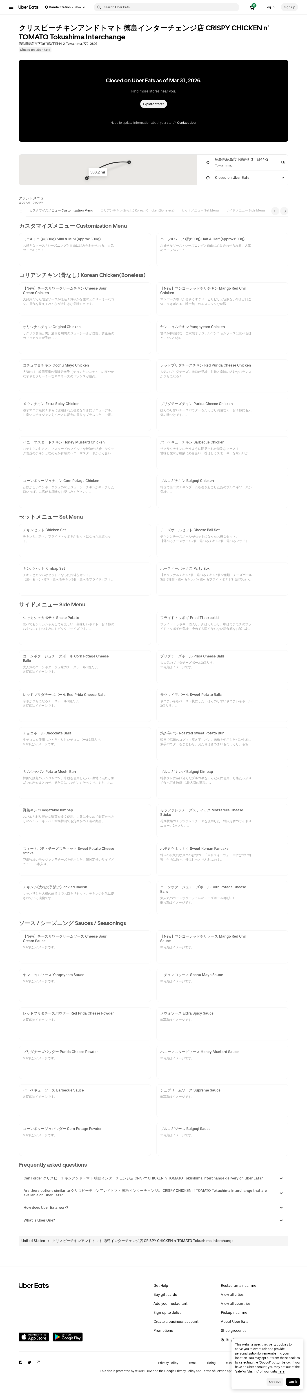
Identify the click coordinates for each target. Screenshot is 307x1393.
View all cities (232, 1294)
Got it (293, 1382)
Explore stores (153, 104)
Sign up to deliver (168, 1312)
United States (33, 1241)
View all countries (236, 1303)
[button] (153, 1178)
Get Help (161, 1285)
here (281, 1371)
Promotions (163, 1330)
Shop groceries (233, 1330)
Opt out (275, 1382)
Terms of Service (214, 1371)
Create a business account (176, 1321)
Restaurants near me (238, 1285)
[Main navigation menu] (11, 7)
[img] (108, 170)
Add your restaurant (170, 1303)
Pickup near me (234, 1312)
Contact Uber (186, 122)
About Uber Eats (234, 1321)
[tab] (61, 210)
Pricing (210, 1363)
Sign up (289, 7)
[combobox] (171, 7)
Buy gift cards (165, 1294)
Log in (270, 7)
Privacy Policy (168, 1363)
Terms (191, 1363)
